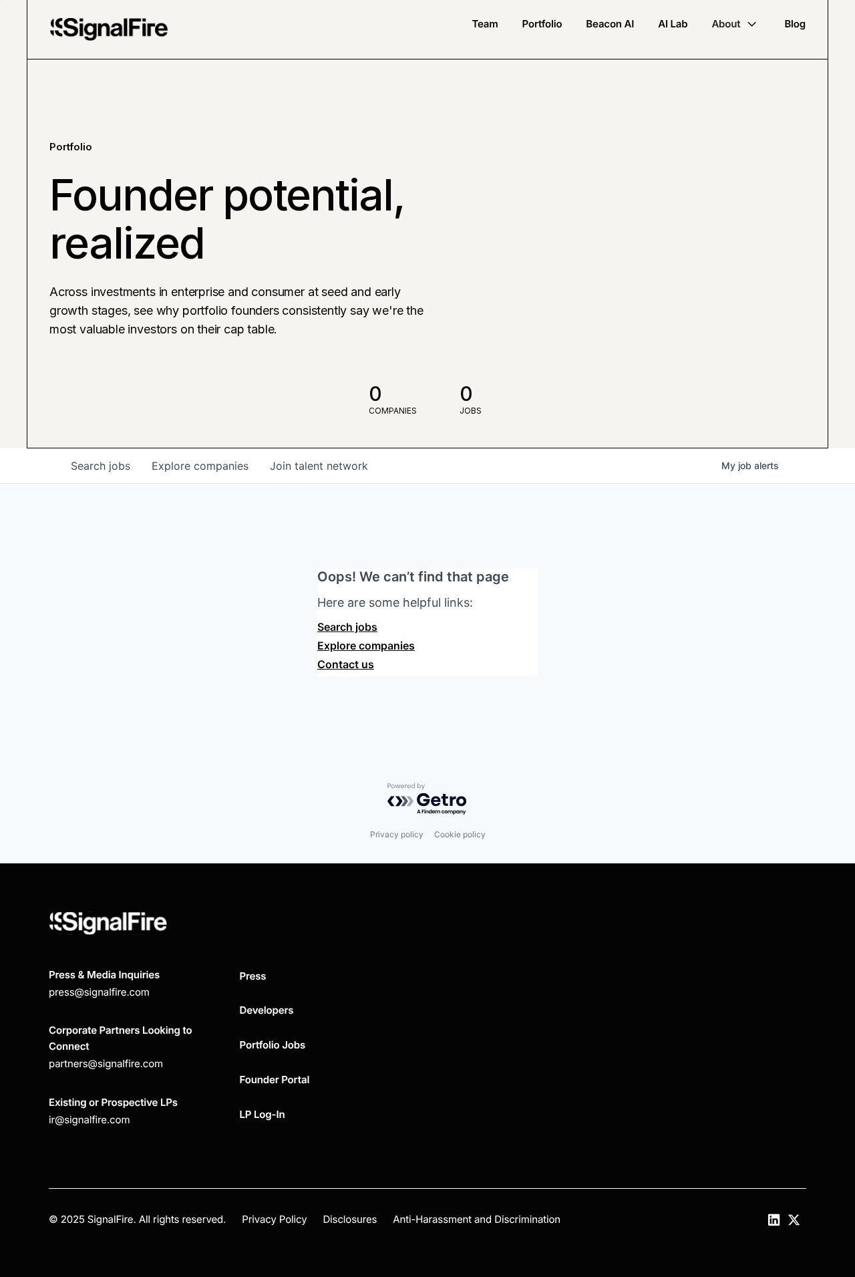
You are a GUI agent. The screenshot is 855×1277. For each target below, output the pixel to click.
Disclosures (350, 1219)
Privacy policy (396, 834)
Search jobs (347, 626)
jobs (100, 465)
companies (200, 465)
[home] (108, 29)
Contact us (345, 664)
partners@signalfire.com (106, 1063)
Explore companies (366, 645)
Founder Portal (275, 1079)
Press (253, 976)
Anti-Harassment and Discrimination (476, 1219)
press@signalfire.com (99, 992)
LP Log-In (262, 1114)
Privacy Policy (274, 1219)
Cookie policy (460, 834)
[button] (735, 24)
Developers (267, 1010)
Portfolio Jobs (273, 1044)
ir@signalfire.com (89, 1119)
